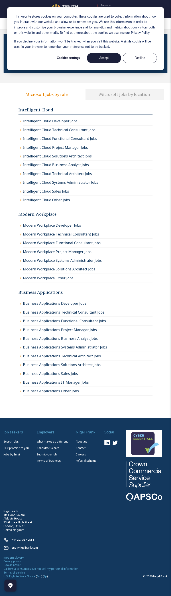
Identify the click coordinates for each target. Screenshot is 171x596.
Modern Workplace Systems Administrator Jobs (62, 260)
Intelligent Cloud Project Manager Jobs (55, 147)
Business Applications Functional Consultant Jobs (64, 320)
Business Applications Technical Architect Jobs (62, 356)
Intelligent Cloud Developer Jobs (50, 121)
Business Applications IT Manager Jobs (56, 382)
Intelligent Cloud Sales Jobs (46, 191)
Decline (140, 58)
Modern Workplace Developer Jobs (52, 225)
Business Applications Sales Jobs (50, 373)
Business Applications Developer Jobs (54, 303)
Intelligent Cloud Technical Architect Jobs (57, 173)
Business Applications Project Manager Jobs (60, 329)
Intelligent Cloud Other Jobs (46, 199)
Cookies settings (68, 58)
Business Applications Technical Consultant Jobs (63, 312)
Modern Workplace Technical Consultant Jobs (61, 234)
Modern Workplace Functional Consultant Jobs (62, 242)
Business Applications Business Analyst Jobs (60, 338)
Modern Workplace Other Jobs (48, 278)
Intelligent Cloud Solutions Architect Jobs (57, 156)
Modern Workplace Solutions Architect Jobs (59, 269)
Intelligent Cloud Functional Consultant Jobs (60, 138)
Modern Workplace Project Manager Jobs (57, 251)
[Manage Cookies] (10, 586)
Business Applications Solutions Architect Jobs (62, 364)
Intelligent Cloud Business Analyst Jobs (56, 164)
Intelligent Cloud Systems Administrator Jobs (60, 182)
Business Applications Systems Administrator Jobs (65, 347)
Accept (104, 58)
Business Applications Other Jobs (51, 391)
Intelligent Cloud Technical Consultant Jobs (59, 129)
